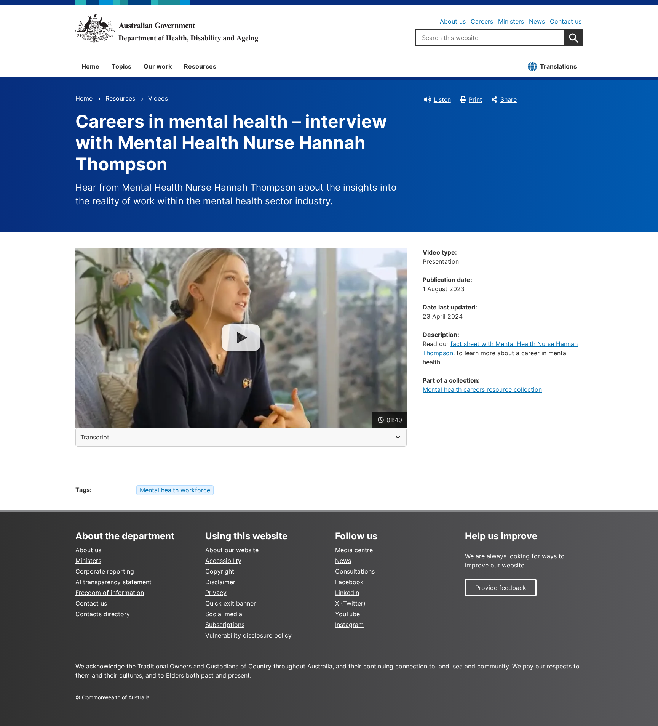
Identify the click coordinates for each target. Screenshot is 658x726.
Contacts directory (102, 614)
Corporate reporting (104, 571)
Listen (442, 99)
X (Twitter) (350, 603)
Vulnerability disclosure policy (248, 635)
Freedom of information (109, 592)
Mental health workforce (175, 490)
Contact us (565, 21)
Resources (200, 66)
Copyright (219, 571)
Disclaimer (220, 582)
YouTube (347, 614)
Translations (558, 66)
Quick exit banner (230, 603)
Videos (158, 98)
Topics (121, 66)
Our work (158, 66)
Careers (482, 21)
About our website (232, 550)
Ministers (511, 21)
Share (508, 99)
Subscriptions (224, 624)
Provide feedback (500, 587)
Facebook (349, 582)
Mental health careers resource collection (482, 389)
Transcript (94, 437)
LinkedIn (347, 592)
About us (453, 21)
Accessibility (223, 560)
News (537, 21)
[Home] (166, 28)
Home (90, 66)
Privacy (216, 592)
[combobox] (490, 37)
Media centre (354, 550)
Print (475, 99)
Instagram (349, 624)
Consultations (355, 571)
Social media (223, 614)
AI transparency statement (113, 582)
